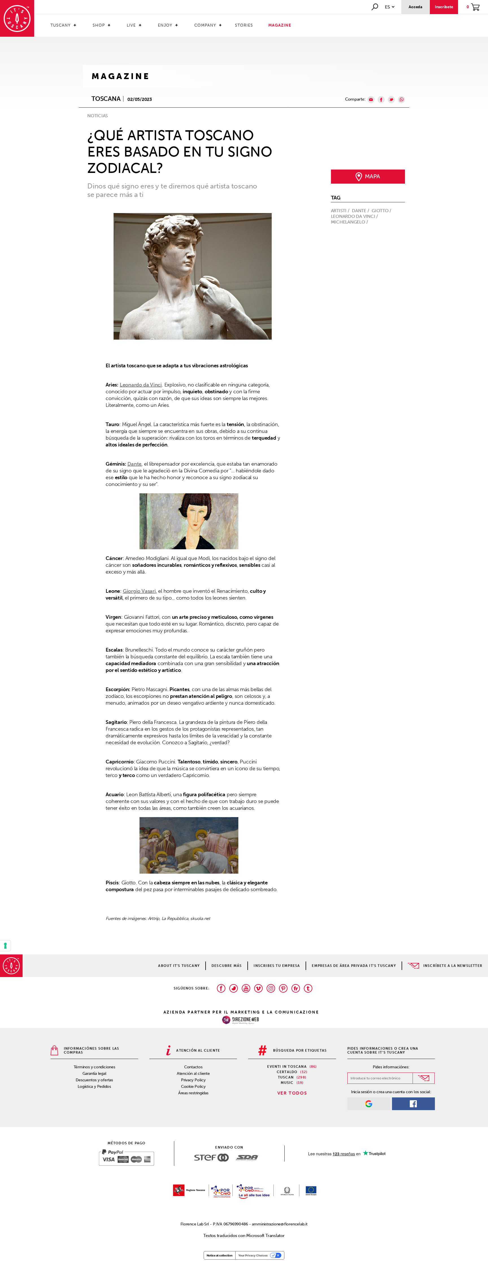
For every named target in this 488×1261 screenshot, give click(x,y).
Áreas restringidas (193, 1093)
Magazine (279, 25)
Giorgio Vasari (139, 591)
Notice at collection (219, 1255)
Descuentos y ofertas (94, 1080)
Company (205, 25)
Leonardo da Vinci (141, 385)
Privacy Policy (193, 1080)
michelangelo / (350, 222)
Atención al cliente (193, 1073)
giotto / (382, 210)
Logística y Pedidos (94, 1086)
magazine (120, 76)
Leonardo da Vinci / (355, 216)
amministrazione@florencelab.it (279, 1224)
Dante (134, 464)
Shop (99, 25)
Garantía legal (94, 1073)
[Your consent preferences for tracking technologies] (5, 945)
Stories (244, 25)
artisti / (340, 210)
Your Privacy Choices (253, 1255)
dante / (361, 210)
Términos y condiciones (94, 1067)
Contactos (193, 1067)
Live (131, 25)
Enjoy (165, 25)
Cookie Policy (193, 1086)
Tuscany (61, 25)
